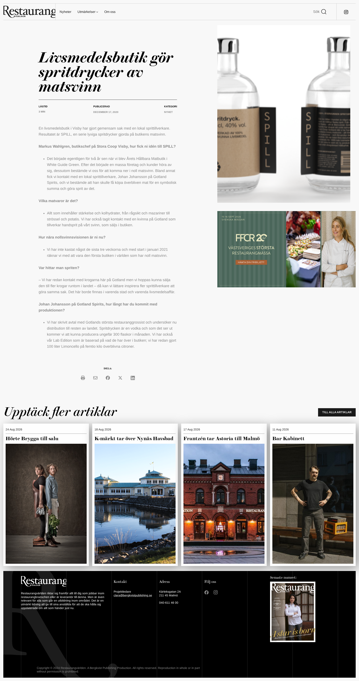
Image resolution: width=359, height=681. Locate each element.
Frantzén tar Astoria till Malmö (221, 438)
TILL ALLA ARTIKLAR (337, 412)
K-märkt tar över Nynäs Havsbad (134, 438)
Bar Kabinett (289, 438)
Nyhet (168, 112)
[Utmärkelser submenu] (97, 12)
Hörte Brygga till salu (32, 438)
